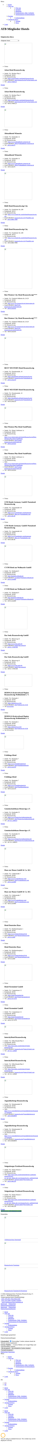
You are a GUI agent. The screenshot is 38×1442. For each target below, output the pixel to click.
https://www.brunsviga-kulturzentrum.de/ (20, 817)
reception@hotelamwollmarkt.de (23, 577)
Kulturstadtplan (12, 1325)
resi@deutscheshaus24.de (21, 935)
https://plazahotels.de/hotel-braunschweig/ (20, 376)
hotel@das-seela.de (20, 645)
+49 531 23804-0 (12, 820)
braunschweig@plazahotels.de (23, 378)
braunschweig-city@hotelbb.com (24, 218)
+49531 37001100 (12, 647)
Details (3, 85)
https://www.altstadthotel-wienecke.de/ (19, 142)
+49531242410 (11, 308)
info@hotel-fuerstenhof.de (22, 997)
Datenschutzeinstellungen (8, 1305)
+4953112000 (11, 937)
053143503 (10, 706)
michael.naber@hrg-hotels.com (23, 1179)
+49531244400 (11, 579)
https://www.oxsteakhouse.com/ (17, 878)
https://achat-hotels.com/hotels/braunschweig (21, 78)
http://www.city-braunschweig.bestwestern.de (21, 303)
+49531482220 (11, 1181)
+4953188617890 (12, 219)
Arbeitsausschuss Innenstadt (12, 1239)
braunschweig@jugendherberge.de (24, 1114)
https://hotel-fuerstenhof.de (15, 995)
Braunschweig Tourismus (11, 1265)
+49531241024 (11, 443)
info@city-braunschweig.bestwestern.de (12, 306)
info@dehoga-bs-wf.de (21, 705)
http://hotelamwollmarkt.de (15, 576)
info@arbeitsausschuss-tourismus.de (12, 1302)
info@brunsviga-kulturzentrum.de (24, 819)
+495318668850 (12, 1116)
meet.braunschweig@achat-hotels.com (25, 80)
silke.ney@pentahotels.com (22, 514)
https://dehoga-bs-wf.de (14, 703)
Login (6, 1332)
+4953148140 (11, 516)
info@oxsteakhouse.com (21, 880)
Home (6, 1312)
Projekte (6, 1323)
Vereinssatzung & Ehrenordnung (17, 1322)
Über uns (7, 1313)
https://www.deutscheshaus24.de (17, 934)
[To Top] (3, 1437)
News (10, 1330)
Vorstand (10, 1317)
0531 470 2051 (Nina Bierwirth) (10, 1299)
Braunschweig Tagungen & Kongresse (15, 1291)
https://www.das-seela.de (15, 644)
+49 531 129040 (12, 1051)
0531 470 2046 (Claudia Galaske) (11, 1300)
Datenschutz (12, 1304)
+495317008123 (12, 82)
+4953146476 (11, 145)
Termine (10, 1328)
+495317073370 (12, 998)
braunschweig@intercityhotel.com (24, 1049)
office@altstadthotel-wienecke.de (24, 143)
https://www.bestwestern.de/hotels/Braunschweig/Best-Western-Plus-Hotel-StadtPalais (20, 437)
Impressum (4, 1304)
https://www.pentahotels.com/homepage (19, 512)
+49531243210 (11, 767)
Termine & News (9, 1327)
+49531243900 (11, 882)
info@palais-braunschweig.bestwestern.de (13, 441)
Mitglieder (11, 1318)
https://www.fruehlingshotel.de (17, 764)
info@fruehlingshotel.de (21, 765)
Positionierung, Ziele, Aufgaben (17, 1320)
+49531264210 (11, 380)
